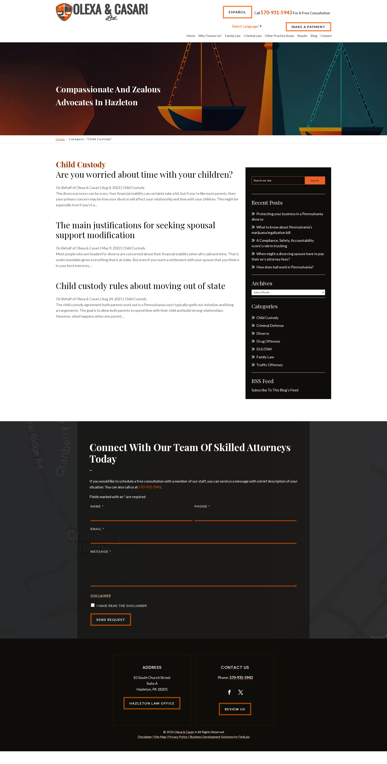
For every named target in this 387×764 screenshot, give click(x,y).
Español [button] (237, 12)
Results (302, 36)
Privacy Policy (178, 737)
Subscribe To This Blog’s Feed (275, 390)
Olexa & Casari (87, 187)
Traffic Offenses (269, 365)
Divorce (262, 333)
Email (97, 529)
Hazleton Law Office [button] (152, 703)
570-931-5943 (276, 12)
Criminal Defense (270, 325)
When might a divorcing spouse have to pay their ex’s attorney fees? (288, 256)
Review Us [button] (235, 709)
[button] (383, 735)
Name (97, 506)
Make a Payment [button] (308, 27)
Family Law (232, 36)
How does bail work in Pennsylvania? (284, 267)
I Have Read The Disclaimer (122, 606)
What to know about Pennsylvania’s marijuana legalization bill (282, 230)
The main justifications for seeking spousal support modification (135, 229)
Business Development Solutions (212, 737)
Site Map (160, 737)
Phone (202, 506)
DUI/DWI (264, 349)
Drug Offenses (268, 341)
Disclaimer (101, 595)
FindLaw (244, 737)
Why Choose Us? (210, 36)
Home (190, 36)
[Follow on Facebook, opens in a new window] (229, 692)
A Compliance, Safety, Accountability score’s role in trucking (283, 243)
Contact (326, 36)
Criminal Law (253, 36)
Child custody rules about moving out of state (140, 285)
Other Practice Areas (279, 36)
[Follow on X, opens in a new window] (241, 692)
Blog (314, 36)
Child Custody (134, 187)
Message (101, 551)
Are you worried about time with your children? (144, 174)
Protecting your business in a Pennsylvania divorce (287, 216)
